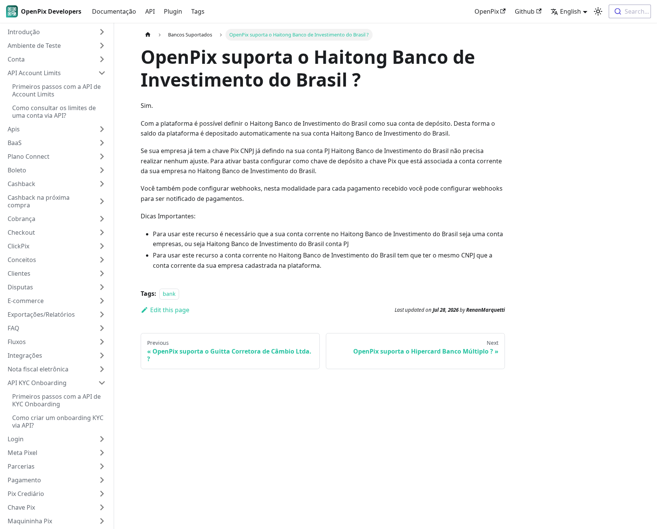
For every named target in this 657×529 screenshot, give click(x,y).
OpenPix (486, 11)
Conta (16, 59)
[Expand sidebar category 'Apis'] (102, 129)
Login (16, 439)
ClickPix (18, 246)
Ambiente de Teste (34, 45)
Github (525, 11)
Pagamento (24, 480)
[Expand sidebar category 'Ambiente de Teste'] (102, 45)
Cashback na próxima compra (39, 201)
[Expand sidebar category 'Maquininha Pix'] (102, 521)
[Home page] (148, 35)
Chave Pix (21, 507)
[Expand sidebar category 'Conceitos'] (102, 260)
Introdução (24, 32)
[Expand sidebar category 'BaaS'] (102, 143)
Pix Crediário (26, 494)
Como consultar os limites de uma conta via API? (54, 112)
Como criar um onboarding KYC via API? (57, 422)
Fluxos (17, 342)
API (150, 11)
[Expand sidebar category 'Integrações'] (102, 355)
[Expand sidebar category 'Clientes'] (102, 273)
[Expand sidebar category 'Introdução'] (102, 32)
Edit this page (169, 310)
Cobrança (21, 219)
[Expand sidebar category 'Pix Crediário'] (102, 494)
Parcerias (21, 466)
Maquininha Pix (30, 521)
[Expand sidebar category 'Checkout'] (102, 232)
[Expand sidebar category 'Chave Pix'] (102, 507)
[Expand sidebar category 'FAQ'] (102, 328)
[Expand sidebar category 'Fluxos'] (102, 342)
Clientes (19, 273)
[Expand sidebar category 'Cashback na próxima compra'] (102, 201)
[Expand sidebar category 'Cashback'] (102, 184)
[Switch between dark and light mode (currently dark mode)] (598, 11)
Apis (14, 129)
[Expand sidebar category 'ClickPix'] (102, 246)
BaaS (15, 143)
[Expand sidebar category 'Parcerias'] (102, 466)
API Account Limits (34, 73)
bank (169, 293)
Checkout (21, 232)
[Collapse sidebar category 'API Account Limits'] (102, 73)
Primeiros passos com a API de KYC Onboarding (56, 400)
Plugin (173, 11)
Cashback (21, 184)
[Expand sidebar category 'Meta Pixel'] (102, 453)
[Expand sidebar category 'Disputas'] (102, 287)
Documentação (114, 11)
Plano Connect (28, 156)
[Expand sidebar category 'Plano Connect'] (102, 156)
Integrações (25, 355)
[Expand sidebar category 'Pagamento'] (102, 480)
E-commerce (26, 301)
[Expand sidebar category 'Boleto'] (102, 170)
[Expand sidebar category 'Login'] (102, 439)
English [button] (570, 11)
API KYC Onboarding (37, 383)
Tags (198, 11)
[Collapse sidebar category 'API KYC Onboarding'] (102, 383)
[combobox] (630, 11)
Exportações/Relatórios (41, 314)
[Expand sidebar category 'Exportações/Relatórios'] (102, 314)
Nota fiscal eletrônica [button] (38, 369)
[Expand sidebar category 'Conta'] (102, 59)
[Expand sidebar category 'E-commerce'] (102, 301)
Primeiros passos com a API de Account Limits (56, 90)
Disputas (20, 287)
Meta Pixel (22, 452)
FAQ (13, 328)
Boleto (17, 170)
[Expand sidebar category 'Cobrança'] (102, 219)
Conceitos (22, 260)
